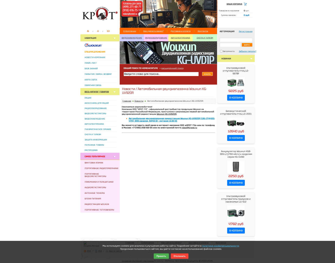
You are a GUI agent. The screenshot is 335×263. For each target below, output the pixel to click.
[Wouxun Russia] (98, 46)
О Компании (129, 31)
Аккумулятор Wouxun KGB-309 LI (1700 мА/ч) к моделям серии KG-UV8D (236, 154)
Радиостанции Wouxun (97, 204)
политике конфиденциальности (220, 246)
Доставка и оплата (181, 31)
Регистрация (245, 31)
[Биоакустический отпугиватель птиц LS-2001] (236, 128)
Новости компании (95, 57)
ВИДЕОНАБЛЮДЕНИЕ (132, 38)
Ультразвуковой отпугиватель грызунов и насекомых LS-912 (236, 199)
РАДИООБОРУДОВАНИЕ (156, 38)
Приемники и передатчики (99, 182)
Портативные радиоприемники (101, 168)
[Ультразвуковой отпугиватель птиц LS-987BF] (236, 88)
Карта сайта (91, 79)
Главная (126, 101)
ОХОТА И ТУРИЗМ (205, 38)
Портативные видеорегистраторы (95, 175)
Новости (139, 101)
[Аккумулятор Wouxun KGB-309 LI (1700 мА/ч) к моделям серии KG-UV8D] (236, 173)
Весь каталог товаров (97, 92)
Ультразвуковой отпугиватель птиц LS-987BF (236, 71)
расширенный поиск (172, 68)
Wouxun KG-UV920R (167, 114)
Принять (161, 256)
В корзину (236, 97)
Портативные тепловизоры (99, 210)
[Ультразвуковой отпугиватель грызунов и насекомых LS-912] (236, 221)
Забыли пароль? (247, 51)
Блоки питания (93, 198)
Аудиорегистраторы (95, 187)
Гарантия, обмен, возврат (98, 74)
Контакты (203, 31)
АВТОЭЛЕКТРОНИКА (180, 38)
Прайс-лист (91, 63)
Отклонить (180, 256)
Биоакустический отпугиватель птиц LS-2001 (236, 112)
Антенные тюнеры (95, 193)
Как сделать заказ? (153, 31)
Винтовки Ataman (94, 162)
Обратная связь (93, 85)
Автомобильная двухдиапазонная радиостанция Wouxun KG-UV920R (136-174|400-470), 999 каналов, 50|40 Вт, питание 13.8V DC (172, 119)
